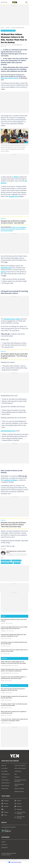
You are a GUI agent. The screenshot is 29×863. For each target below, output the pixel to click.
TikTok (16, 177)
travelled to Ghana (10, 480)
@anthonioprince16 (8, 431)
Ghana (2, 715)
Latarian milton (16, 560)
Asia (2, 646)
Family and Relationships (17, 27)
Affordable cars (5, 560)
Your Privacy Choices (16, 862)
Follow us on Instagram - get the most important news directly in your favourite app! (14, 228)
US (1, 653)
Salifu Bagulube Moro (18, 44)
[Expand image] (27, 129)
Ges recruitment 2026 (6, 562)
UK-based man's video (12, 319)
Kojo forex (17, 562)
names (3, 272)
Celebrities (3, 630)
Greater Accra (14, 196)
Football (3, 623)
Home (2, 27)
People (7, 27)
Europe (2, 638)
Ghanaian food (6, 268)
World (2, 700)
